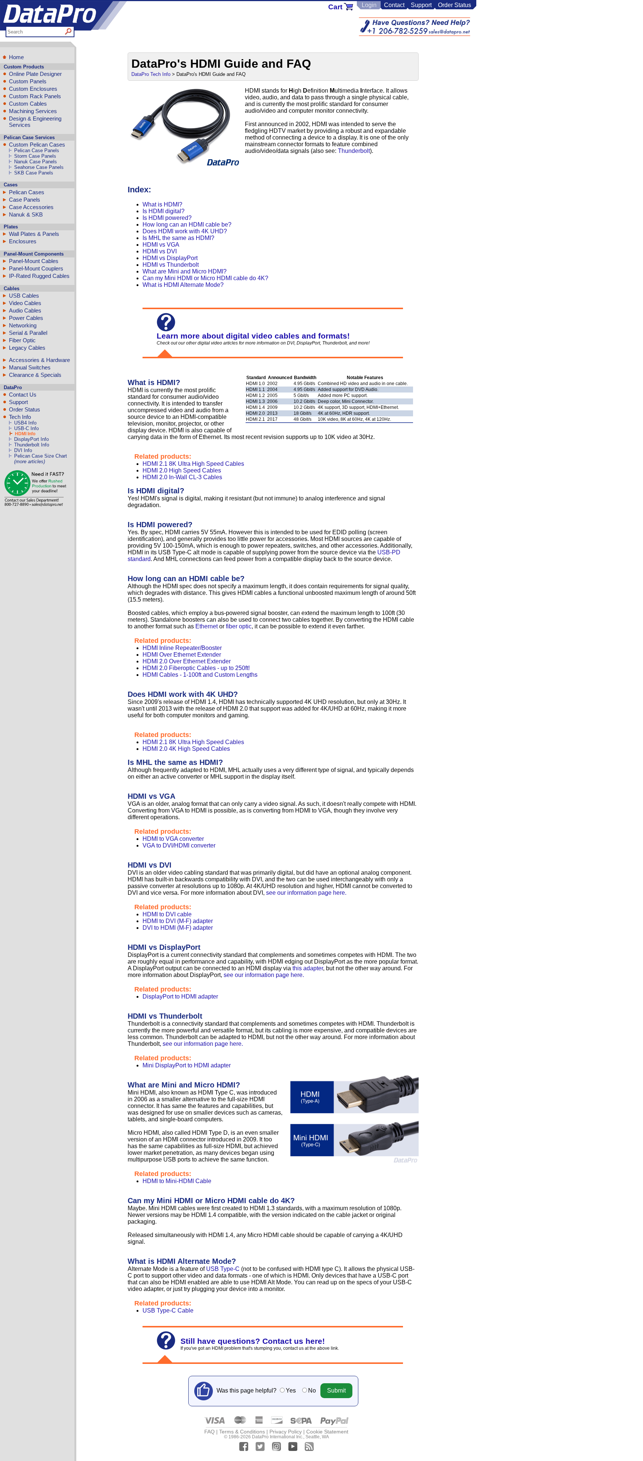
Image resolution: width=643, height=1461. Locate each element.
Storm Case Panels (35, 156)
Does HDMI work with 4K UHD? (185, 231)
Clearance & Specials (35, 375)
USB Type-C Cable (168, 1310)
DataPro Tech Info (150, 74)
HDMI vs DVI (160, 251)
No (312, 1390)
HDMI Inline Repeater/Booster (182, 648)
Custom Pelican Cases (37, 144)
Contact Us (22, 394)
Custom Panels (28, 81)
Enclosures (22, 241)
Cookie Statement (327, 1432)
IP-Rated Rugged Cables (39, 276)
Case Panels (24, 199)
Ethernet (206, 626)
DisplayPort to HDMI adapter (180, 996)
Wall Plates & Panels (34, 234)
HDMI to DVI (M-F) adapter (178, 921)
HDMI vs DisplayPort (170, 258)
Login (369, 5)
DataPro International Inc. (277, 1437)
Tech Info (20, 417)
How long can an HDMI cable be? (187, 224)
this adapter (307, 968)
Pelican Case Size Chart (40, 456)
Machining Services (33, 111)
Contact (394, 5)
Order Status (454, 5)
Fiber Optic (22, 340)
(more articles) (29, 461)
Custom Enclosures (33, 89)
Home (16, 57)
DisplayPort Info (31, 439)
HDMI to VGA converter (173, 839)
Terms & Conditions (242, 1432)
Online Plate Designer (35, 74)
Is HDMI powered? (167, 218)
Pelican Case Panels (36, 150)
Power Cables (26, 318)
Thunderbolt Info (31, 445)
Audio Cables (25, 310)
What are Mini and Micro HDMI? (185, 271)
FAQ (209, 1432)
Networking (22, 325)
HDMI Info (25, 433)
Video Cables (25, 303)
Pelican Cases (26, 192)
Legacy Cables (27, 348)
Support (421, 5)
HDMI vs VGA (161, 244)
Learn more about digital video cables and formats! (253, 335)
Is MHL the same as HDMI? (178, 238)
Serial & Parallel (28, 333)
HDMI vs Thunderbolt (171, 265)
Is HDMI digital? (164, 211)
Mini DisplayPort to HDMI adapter (187, 1065)
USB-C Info (26, 428)
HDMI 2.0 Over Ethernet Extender (187, 661)
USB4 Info (25, 423)
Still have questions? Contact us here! (252, 1341)
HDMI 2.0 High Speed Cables (182, 470)
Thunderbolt (354, 151)
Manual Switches (30, 367)
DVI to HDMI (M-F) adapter (178, 928)
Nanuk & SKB (26, 214)
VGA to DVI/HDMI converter (179, 845)
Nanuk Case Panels (35, 161)
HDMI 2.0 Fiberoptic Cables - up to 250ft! (196, 668)
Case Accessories (31, 207)
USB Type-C (223, 1269)
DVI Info (23, 450)
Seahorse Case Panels (39, 167)
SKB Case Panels (33, 173)
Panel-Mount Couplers (36, 268)
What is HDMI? (162, 204)
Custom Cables (28, 103)
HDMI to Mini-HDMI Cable (177, 1181)
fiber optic (239, 626)
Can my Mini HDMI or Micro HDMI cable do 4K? (205, 278)
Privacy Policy (285, 1432)
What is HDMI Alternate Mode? (183, 285)
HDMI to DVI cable (167, 914)
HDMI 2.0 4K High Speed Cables (186, 749)
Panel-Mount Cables (33, 261)
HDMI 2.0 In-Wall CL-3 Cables (182, 477)
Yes (291, 1390)
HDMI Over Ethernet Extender (182, 654)
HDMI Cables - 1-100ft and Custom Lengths (200, 675)
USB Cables (24, 295)
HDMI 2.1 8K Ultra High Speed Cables (193, 464)
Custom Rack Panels (35, 96)
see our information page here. (306, 893)
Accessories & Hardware (39, 360)
